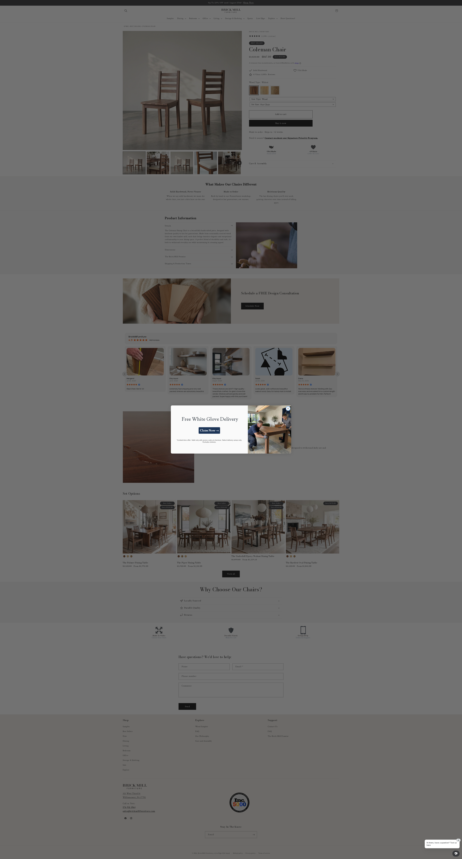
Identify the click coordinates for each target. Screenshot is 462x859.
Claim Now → (209, 431)
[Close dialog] (288, 408)
